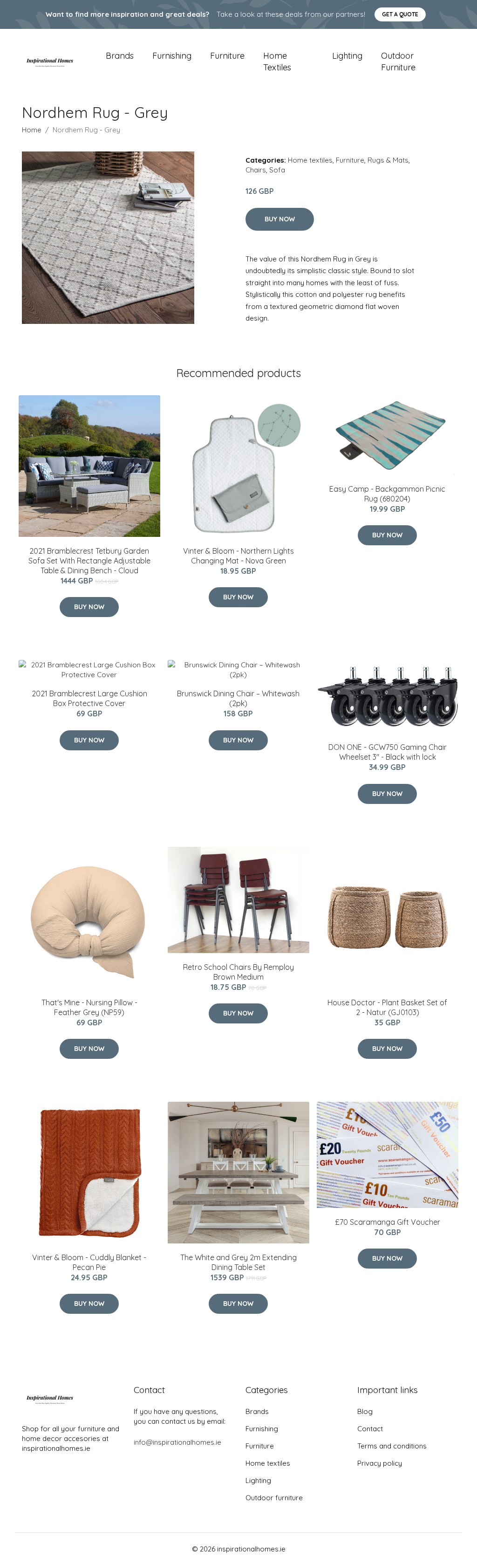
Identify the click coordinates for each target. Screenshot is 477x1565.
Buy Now (280, 219)
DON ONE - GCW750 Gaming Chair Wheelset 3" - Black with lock (387, 752)
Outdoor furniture (398, 61)
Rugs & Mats (388, 160)
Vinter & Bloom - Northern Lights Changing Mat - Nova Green (238, 555)
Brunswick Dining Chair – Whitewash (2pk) (238, 698)
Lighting (347, 55)
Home (31, 129)
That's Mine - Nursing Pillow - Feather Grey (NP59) (89, 1007)
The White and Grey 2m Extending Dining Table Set (238, 1262)
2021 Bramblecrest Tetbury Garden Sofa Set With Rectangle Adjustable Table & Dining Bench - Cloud (89, 560)
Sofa (277, 169)
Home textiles (277, 61)
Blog (365, 1411)
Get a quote (400, 14)
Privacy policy (379, 1463)
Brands (120, 55)
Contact (370, 1428)
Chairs (255, 169)
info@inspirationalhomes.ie (177, 1442)
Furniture (227, 55)
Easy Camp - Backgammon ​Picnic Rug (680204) (387, 493)
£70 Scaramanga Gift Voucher (387, 1222)
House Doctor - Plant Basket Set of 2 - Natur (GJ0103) (387, 1007)
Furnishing (171, 55)
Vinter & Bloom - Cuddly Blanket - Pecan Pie (89, 1262)
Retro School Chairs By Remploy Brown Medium (238, 972)
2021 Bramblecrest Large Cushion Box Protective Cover (89, 698)
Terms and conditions (392, 1445)
